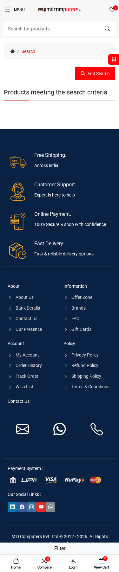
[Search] (107, 29)
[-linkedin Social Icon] (12, 507)
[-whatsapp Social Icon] (50, 507)
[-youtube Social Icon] (41, 507)
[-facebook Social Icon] (22, 507)
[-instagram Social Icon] (31, 507)
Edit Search (99, 73)
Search (28, 51)
